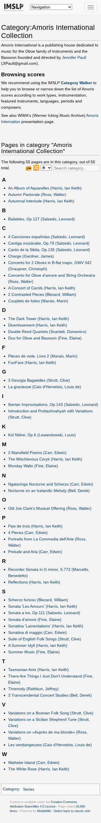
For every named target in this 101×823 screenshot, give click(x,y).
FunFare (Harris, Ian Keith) (32, 362)
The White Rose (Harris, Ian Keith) (38, 769)
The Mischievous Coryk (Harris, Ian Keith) (45, 459)
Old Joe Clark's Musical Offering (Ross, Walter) (49, 508)
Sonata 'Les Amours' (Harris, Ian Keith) (42, 606)
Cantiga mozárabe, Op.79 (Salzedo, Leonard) (48, 243)
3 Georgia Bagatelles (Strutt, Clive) (39, 380)
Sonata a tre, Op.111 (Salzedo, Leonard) (44, 612)
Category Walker (76, 82)
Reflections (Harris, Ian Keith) (34, 582)
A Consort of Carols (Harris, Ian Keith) (41, 288)
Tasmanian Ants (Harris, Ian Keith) (38, 669)
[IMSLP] (15, 7)
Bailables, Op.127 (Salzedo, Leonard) (41, 219)
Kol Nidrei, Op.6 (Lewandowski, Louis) (42, 435)
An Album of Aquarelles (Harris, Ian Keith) (45, 188)
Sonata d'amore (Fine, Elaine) (34, 619)
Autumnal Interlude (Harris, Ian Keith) (41, 201)
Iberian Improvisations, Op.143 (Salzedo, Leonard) (53, 404)
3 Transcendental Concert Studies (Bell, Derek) (50, 695)
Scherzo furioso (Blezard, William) (38, 600)
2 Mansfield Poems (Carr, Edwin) (37, 452)
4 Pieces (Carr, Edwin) (28, 532)
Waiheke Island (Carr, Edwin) (33, 762)
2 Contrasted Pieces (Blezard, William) (42, 294)
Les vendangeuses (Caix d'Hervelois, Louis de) (50, 745)
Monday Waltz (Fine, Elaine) (33, 466)
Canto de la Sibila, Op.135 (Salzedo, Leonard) (49, 249)
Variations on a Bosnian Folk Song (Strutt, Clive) (50, 713)
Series (28, 789)
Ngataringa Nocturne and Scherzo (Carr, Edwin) (50, 484)
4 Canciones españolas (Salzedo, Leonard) (46, 236)
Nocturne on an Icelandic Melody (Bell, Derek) (49, 490)
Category (11, 789)
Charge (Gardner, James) (31, 256)
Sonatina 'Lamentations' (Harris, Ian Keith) (45, 626)
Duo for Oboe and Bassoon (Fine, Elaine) (45, 338)
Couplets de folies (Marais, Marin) (38, 301)
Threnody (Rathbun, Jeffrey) (33, 688)
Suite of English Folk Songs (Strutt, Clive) (44, 639)
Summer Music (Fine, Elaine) (34, 652)
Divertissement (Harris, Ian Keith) (37, 325)
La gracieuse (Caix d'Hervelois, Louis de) (44, 386)
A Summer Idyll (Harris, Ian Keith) (37, 645)
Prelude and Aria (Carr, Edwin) (35, 551)
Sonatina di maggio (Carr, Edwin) (37, 632)
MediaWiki (44, 811)
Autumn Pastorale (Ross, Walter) (37, 194)
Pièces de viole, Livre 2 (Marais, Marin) (42, 356)
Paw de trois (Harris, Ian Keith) (35, 526)
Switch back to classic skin (72, 811)
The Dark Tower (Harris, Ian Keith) (38, 318)
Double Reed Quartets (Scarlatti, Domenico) (47, 331)
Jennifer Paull (74, 57)
